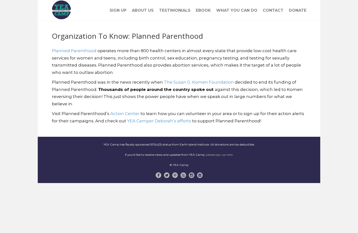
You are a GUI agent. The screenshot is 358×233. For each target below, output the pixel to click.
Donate (297, 10)
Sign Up (118, 10)
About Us (143, 10)
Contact (273, 10)
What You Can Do (236, 10)
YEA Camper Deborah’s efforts (159, 120)
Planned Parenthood (74, 50)
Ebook (203, 10)
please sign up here (219, 154)
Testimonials (174, 10)
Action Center (125, 113)
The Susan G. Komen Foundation (199, 82)
